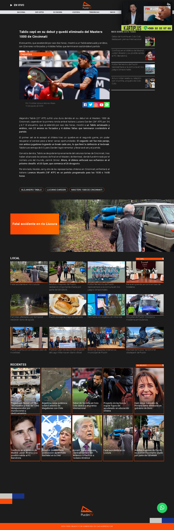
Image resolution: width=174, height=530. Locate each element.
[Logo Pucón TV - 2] (87, 8)
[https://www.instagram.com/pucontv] (96, 105)
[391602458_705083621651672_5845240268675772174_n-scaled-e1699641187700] (67, 282)
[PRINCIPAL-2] (106, 282)
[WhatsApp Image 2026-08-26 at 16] (110, 251)
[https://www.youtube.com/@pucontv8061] (101, 105)
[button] (31, 189)
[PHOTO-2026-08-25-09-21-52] (144, 282)
